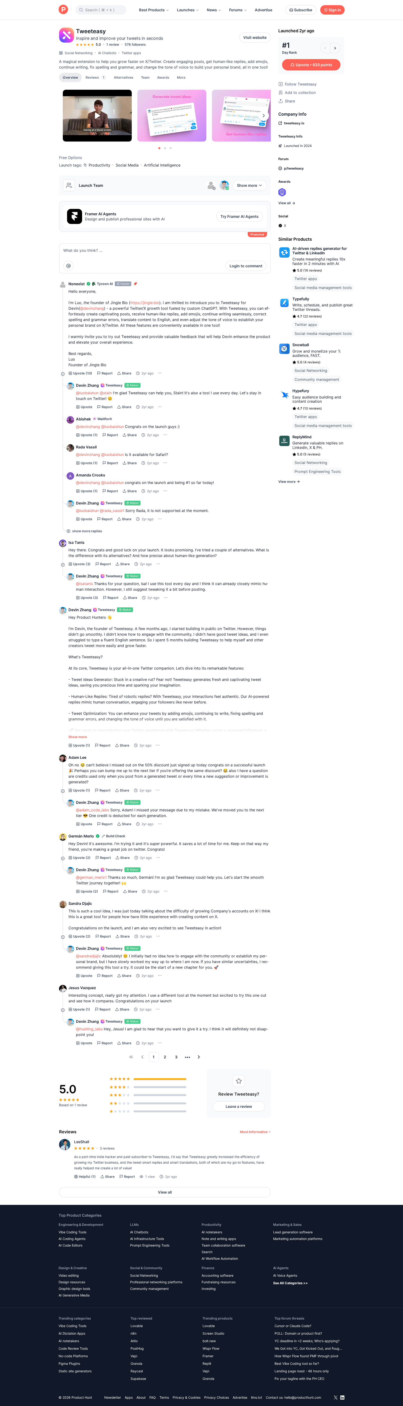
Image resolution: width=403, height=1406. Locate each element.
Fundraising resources (218, 1282)
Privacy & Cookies (186, 1397)
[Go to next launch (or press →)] (335, 48)
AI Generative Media (74, 1295)
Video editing (69, 1275)
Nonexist (76, 283)
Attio (134, 1341)
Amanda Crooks (90, 475)
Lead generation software (293, 1232)
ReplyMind (301, 437)
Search (207, 1252)
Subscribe (303, 10)
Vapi (134, 1356)
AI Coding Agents (72, 1239)
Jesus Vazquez (82, 987)
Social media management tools (323, 287)
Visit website (255, 37)
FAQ (152, 1397)
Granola (136, 1363)
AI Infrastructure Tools (147, 1239)
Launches (186, 10)
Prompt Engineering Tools (318, 471)
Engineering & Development (81, 1225)
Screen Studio (213, 1333)
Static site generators (75, 1371)
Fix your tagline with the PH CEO (299, 1379)
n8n (133, 1333)
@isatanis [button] (84, 583)
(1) (89, 435)
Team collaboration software (223, 1245)
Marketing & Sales (287, 1225)
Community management (317, 379)
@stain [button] (106, 392)
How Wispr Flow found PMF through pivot (306, 1356)
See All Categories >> (290, 1283)
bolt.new (209, 1341)
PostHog (137, 1348)
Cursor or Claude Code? (293, 1326)
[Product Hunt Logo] (63, 10)
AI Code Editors (70, 1245)
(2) (82, 858)
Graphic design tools (74, 1289)
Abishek (83, 419)
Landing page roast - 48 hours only (302, 1371)
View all (165, 1192)
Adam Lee (77, 757)
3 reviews (107, 1148)
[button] (181, 77)
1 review (112, 44)
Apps (129, 1397)
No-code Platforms (73, 1356)
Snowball (300, 344)
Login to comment (246, 266)
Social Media (127, 165)
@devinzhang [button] (92, 308)
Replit (207, 1363)
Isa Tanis (76, 542)
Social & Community (146, 1268)
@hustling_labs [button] (89, 1029)
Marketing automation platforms (297, 1239)
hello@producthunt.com (302, 1397)
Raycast (137, 1371)
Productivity (99, 165)
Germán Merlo (81, 836)
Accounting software (217, 1275)
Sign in (335, 10)
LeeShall (81, 1141)
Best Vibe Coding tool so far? (297, 1363)
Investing (209, 1289)
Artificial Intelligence (162, 165)
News (212, 10)
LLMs (134, 1225)
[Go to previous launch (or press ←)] (325, 48)
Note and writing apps (219, 1239)
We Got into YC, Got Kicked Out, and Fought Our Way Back (308, 1348)
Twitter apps (131, 53)
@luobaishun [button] (87, 392)
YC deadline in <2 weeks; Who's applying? (307, 1341)
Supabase (138, 1379)
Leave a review (239, 1106)
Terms (164, 1397)
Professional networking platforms (156, 1282)
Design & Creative (73, 1268)
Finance (208, 1268)
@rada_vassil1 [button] (112, 510)
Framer (208, 1356)
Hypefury (300, 390)
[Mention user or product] (68, 266)
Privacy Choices (216, 1397)
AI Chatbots (107, 53)
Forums (236, 10)
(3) (82, 564)
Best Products (152, 10)
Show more (247, 185)
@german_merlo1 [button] (91, 877)
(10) (82, 373)
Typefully (300, 299)
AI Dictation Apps (72, 1333)
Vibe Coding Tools (72, 1232)
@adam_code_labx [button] (92, 810)
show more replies (87, 531)
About (141, 1397)
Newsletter (112, 1397)
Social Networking (79, 53)
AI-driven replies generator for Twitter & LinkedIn (319, 250)
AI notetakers (212, 1232)
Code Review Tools (73, 1348)
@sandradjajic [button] (88, 956)
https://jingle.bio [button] (144, 302)
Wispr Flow (211, 1348)
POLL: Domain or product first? (298, 1333)
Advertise (263, 10)
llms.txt (256, 1397)
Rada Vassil (86, 447)
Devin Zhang (87, 385)
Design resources (72, 1282)
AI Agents (281, 1268)
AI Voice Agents (285, 1275)
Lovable (137, 1326)
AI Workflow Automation (220, 1258)
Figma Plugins (69, 1363)
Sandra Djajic (80, 903)
